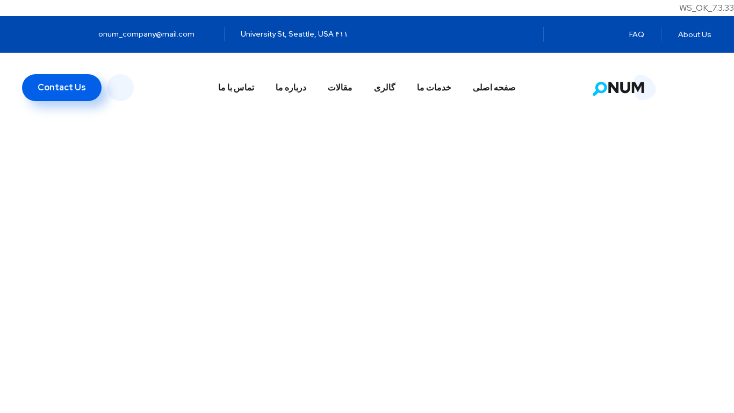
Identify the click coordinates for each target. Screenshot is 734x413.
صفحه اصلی (494, 87)
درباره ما (291, 87)
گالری (384, 87)
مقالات (340, 87)
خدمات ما (434, 87)
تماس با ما (236, 87)
